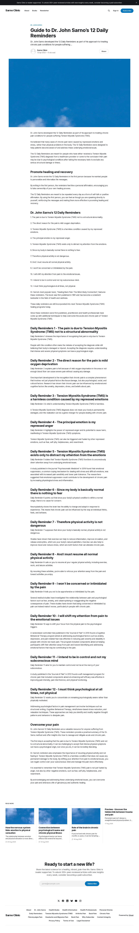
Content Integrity (104, 917)
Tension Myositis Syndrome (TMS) (59, 913)
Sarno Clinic (13, 10)
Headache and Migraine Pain (56, 917)
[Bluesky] (72, 901)
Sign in (115, 11)
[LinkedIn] (67, 901)
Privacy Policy (54, 921)
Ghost (131, 915)
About (26, 11)
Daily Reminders (35, 913)
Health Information (69, 910)
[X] (59, 901)
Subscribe (127, 11)
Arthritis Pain (81, 913)
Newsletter (44, 11)
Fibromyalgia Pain (35, 917)
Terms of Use (68, 921)
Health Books (54, 910)
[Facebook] (63, 901)
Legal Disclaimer (83, 921)
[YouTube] (76, 901)
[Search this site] (109, 10)
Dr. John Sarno (36, 25)
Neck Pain (75, 917)
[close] (136, 2)
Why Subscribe (88, 917)
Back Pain (93, 913)
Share (104, 51)
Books (34, 11)
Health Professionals (88, 910)
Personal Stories (106, 910)
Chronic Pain (105, 913)
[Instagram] (80, 901)
